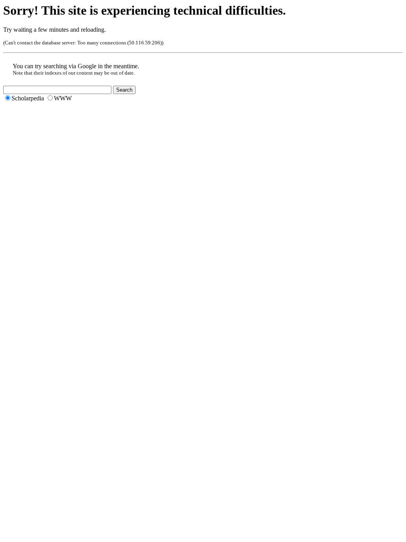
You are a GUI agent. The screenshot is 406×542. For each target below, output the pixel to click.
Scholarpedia (27, 98)
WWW (63, 98)
